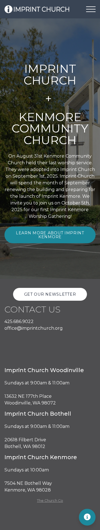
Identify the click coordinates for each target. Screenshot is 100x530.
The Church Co (50, 500)
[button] (91, 9)
